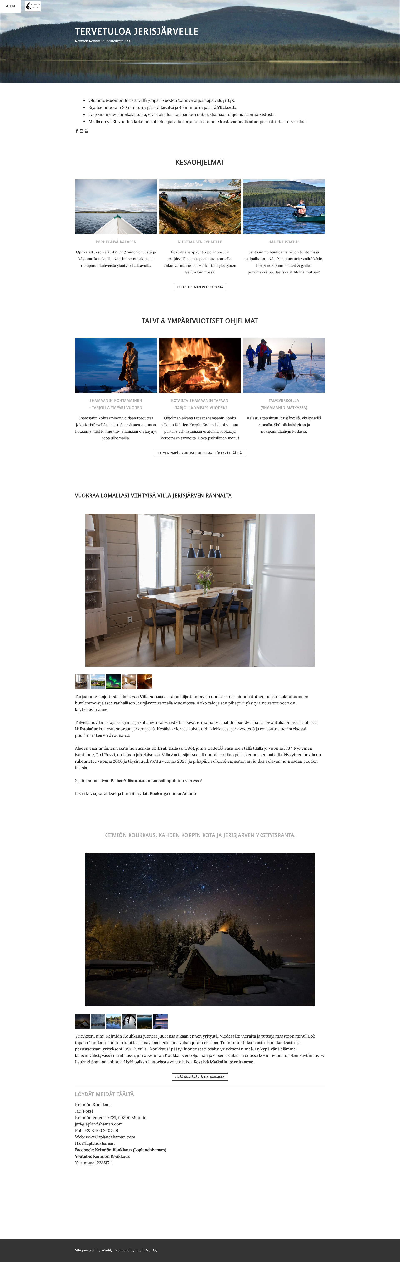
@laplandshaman (98, 1143)
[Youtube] (86, 131)
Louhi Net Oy (147, 1250)
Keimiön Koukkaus (111, 1156)
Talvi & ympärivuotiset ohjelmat (200, 321)
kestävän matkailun (240, 121)
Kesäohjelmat (200, 162)
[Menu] (10, 6)
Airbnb (189, 793)
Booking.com (162, 793)
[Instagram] (81, 131)
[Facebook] (77, 131)
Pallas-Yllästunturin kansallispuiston (147, 780)
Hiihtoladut (86, 728)
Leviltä (167, 107)
